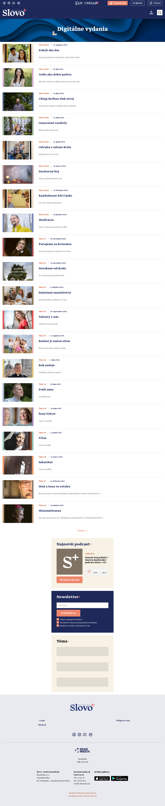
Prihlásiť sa (68, 613)
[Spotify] (18, 3)
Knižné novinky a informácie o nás (75, 626)
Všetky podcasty (70, 579)
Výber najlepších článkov (71, 619)
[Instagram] (9, 3)
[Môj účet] (151, 12)
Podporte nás (123, 720)
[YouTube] (13, 3)
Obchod (42, 725)
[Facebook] (4, 3)
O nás (42, 720)
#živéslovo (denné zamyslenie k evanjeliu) (78, 622)
